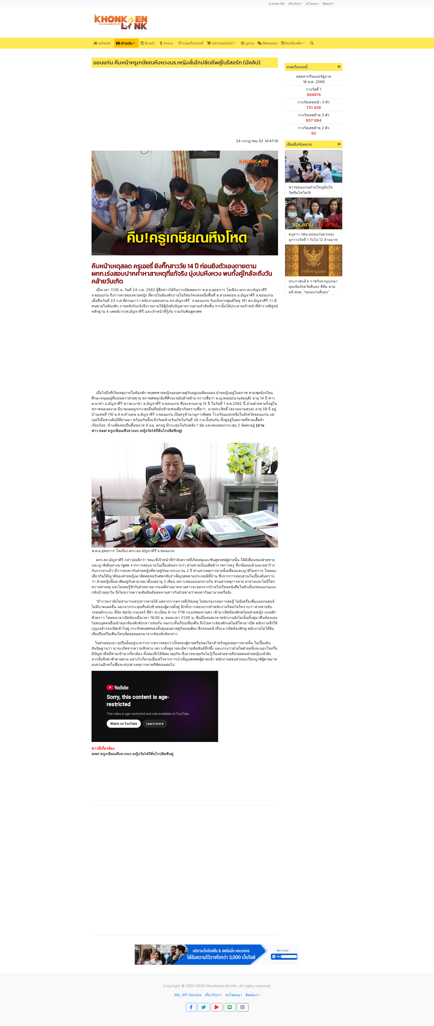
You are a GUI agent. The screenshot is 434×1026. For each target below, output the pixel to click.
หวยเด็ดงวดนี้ (192, 43)
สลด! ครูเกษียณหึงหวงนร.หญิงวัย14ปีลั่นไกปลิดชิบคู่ (132, 753)
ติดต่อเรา (252, 995)
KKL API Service (187, 995)
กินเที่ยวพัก (293, 43)
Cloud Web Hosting (205, 967)
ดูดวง (249, 43)
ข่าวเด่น (126, 43)
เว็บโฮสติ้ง (177, 967)
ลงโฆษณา (233, 995)
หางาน (168, 43)
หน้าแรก (104, 43)
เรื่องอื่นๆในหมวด (299, 144)
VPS (261, 967)
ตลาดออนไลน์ (222, 43)
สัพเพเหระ (270, 43)
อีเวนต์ (149, 43)
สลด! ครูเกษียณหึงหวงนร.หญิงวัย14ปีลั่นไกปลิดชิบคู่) (140, 430)
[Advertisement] (185, 101)
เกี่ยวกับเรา (213, 995)
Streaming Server (240, 967)
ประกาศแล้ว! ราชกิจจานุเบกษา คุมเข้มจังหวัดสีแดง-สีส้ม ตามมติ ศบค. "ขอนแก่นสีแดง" (313, 286)
